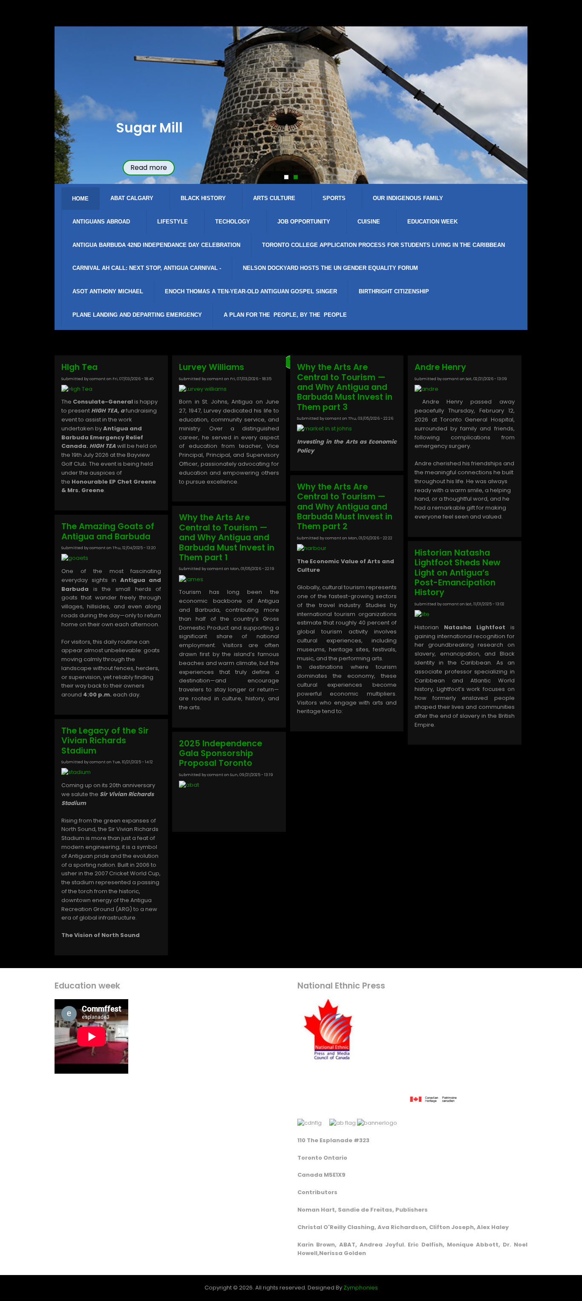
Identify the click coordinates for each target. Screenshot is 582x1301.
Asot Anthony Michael (107, 291)
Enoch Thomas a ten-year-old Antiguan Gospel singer (251, 291)
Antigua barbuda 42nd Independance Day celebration (156, 245)
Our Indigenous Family (408, 198)
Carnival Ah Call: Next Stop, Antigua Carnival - (146, 268)
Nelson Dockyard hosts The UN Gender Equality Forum (330, 268)
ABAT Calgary (131, 198)
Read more (148, 167)
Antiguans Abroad (101, 221)
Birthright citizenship (394, 291)
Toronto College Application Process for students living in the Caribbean (383, 245)
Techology (232, 221)
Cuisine (368, 221)
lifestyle (172, 221)
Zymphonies (360, 1288)
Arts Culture (274, 198)
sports (334, 198)
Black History (203, 198)
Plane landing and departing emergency (137, 315)
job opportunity (303, 221)
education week (432, 221)
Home (80, 198)
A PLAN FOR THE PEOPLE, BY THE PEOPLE (285, 315)
